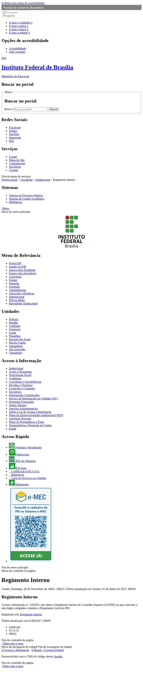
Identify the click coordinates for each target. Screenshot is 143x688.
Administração (17, 290)
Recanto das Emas (20, 339)
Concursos (15, 276)
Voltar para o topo (12, 643)
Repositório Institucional (23, 303)
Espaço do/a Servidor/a (22, 273)
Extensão (14, 286)
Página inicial (9, 179)
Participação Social (20, 375)
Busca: (8, 109)
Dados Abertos (17, 405)
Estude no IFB (17, 266)
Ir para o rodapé (19, 32)
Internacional (16, 296)
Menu (5, 208)
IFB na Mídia (17, 300)
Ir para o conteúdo (21, 22)
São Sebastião (17, 349)
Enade (12, 428)
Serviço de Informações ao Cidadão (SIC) (33, 398)
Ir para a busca (18, 29)
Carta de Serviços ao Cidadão (28, 478)
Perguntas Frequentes (21, 401)
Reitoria (13, 319)
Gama (12, 332)
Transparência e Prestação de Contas (30, 425)
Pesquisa (14, 283)
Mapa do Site (17, 160)
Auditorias (15, 378)
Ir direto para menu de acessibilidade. (23, 3)
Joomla (58, 656)
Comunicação (17, 163)
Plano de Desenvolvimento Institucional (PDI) (36, 415)
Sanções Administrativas (23, 408)
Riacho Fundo (17, 342)
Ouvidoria (15, 166)
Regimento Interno (31, 614)
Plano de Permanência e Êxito (26, 422)
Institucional (43, 179)
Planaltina (14, 336)
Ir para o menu (18, 26)
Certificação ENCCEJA (24, 471)
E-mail (13, 156)
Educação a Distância (21, 293)
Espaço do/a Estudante (22, 270)
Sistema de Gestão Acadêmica (26, 198)
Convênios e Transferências (25, 381)
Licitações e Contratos (22, 388)
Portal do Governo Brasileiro (23, 8)
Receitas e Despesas (21, 385)
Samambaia (16, 346)
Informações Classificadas (24, 395)
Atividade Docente (20, 418)
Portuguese (9, 15)
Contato (13, 170)
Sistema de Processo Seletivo (26, 195)
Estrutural (14, 329)
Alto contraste (17, 51)
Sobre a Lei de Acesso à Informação (30, 411)
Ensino (13, 280)
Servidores (15, 391)
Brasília (13, 322)
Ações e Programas (20, 371)
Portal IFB (15, 263)
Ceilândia (14, 326)
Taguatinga (15, 352)
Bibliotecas (15, 202)
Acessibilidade (17, 48)
